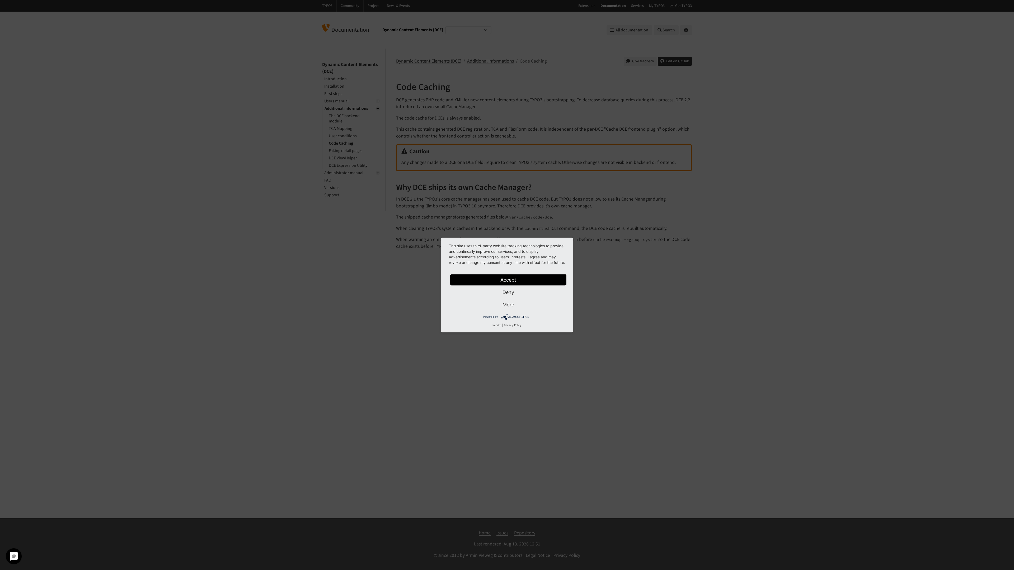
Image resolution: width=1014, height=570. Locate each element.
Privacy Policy (513, 325)
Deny (508, 292)
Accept (508, 280)
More (508, 304)
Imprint (496, 325)
